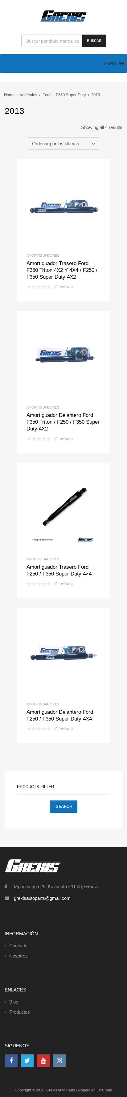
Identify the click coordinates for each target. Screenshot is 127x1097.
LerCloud (104, 1090)
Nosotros (18, 955)
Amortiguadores (43, 255)
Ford (47, 95)
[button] (110, 63)
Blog (13, 1001)
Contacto (18, 945)
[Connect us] (11, 1060)
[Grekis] (63, 20)
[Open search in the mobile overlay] (63, 41)
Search (64, 806)
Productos (19, 1012)
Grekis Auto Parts (60, 1090)
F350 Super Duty (71, 95)
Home (9, 95)
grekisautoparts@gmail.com (42, 898)
